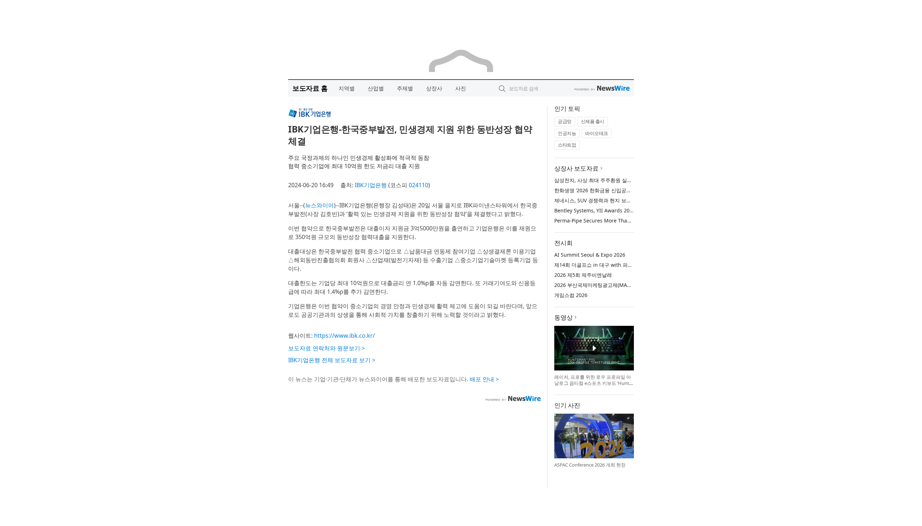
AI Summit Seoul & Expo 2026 (589, 254)
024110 (418, 185)
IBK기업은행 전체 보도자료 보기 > (331, 360)
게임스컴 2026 (570, 295)
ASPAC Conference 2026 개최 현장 (590, 465)
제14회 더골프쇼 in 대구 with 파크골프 (598, 264)
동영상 (563, 317)
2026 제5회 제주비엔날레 (583, 274)
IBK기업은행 (371, 185)
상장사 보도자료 (576, 168)
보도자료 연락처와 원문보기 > (326, 348)
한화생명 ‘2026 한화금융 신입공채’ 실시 (599, 190)
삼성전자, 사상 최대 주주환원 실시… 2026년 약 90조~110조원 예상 (630, 180)
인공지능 (567, 133)
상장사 (434, 88)
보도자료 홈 (309, 88)
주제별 (405, 88)
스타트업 (567, 144)
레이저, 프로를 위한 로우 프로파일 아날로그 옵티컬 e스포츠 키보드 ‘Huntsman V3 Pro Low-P (592, 383)
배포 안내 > (484, 379)
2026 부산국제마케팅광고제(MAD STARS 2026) (607, 285)
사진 (460, 88)
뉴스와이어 (319, 205)
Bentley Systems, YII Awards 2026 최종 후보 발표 (612, 210)
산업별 (376, 88)
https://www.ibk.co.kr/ (344, 336)
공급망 (565, 121)
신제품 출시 (592, 121)
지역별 (347, 88)
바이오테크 (596, 133)
